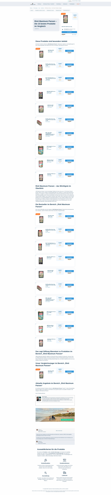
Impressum (50, 488)
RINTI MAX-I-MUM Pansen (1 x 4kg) (50, 105)
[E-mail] (37, 403)
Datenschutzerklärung (56, 488)
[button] (80, 4)
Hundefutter (37, 28)
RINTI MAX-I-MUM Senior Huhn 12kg (51, 174)
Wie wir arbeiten (65, 488)
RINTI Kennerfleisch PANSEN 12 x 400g (50, 160)
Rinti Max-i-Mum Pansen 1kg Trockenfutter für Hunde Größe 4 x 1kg (51, 120)
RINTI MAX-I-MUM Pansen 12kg (67, 26)
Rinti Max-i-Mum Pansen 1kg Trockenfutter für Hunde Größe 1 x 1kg (51, 65)
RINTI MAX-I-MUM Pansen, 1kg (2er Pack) (51, 92)
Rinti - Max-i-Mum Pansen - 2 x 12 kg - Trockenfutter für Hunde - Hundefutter (51, 78)
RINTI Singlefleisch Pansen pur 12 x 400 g (51, 147)
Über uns (61, 488)
